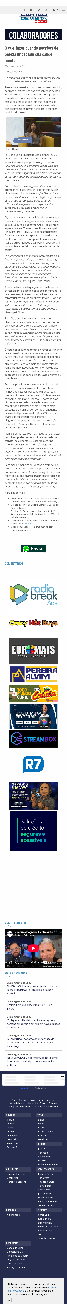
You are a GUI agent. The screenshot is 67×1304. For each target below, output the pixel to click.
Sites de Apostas (46, 1238)
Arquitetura (12, 1143)
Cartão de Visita (15, 1247)
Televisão (43, 1152)
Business (11, 1210)
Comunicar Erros (36, 1103)
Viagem (10, 1131)
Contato (53, 1103)
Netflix (28, 523)
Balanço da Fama (16, 1267)
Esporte (42, 1135)
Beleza (41, 1127)
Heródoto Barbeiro (16, 1181)
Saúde (41, 1119)
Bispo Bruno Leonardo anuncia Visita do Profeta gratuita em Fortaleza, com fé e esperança (30, 1042)
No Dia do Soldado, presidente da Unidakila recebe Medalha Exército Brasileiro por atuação (32, 990)
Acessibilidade (17, 1103)
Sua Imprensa (45, 1222)
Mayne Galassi (45, 1197)
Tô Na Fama (44, 1185)
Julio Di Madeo (45, 1193)
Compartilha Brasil (16, 1251)
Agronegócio (13, 1214)
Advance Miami (46, 1230)
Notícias (41, 1144)
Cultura (10, 1115)
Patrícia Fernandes (47, 1201)
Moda (41, 1123)
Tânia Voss (43, 1177)
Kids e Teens (44, 1218)
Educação (12, 1135)
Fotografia (12, 1139)
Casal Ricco (44, 1189)
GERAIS (42, 1234)
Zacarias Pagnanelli (16, 1173)
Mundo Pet (43, 1139)
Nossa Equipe (36, 1100)
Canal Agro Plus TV (16, 1263)
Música (10, 1123)
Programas (12, 1243)
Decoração (12, 1147)
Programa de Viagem (17, 1255)
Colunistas (12, 1169)
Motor (41, 1148)
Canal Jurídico (45, 1214)
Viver (40, 1115)
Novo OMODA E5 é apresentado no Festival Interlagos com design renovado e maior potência (32, 1061)
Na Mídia (42, 1160)
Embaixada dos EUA (48, 1226)
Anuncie (51, 1100)
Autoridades (44, 1156)
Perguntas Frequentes (20, 1106)
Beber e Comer (46, 1131)
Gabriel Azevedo (46, 1205)
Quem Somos (19, 1100)
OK (8, 1300)
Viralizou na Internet (48, 1164)
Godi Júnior (12, 1177)
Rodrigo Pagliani (46, 1173)
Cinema (11, 1127)
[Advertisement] (33, 886)
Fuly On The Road (16, 1259)
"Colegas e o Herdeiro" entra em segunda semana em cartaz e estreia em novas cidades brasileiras (33, 1023)
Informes (42, 1210)
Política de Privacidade (46, 1106)
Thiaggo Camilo (46, 1181)
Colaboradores (45, 1169)
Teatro (10, 1119)
